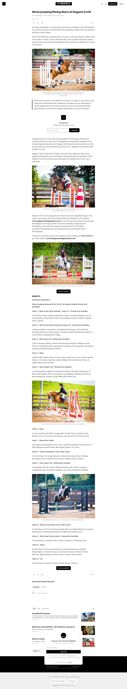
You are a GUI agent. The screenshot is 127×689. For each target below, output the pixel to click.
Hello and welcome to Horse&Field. (42, 629)
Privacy (62, 677)
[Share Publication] (105, 4)
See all (35, 651)
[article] (63, 618)
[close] (80, 633)
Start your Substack (59, 681)
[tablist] (39, 587)
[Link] (29, 296)
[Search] (102, 4)
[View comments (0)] (38, 23)
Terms (67, 677)
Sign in (121, 4)
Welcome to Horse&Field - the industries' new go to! (53, 627)
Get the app (72, 681)
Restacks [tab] (43, 587)
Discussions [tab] (45, 608)
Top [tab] (34, 608)
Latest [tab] (38, 608)
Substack (55, 685)
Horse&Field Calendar (41, 614)
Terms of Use (72, 655)
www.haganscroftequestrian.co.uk (46, 221)
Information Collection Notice (63, 657)
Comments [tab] (36, 587)
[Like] (34, 23)
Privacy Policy (76, 657)
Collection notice (74, 677)
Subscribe (113, 4)
